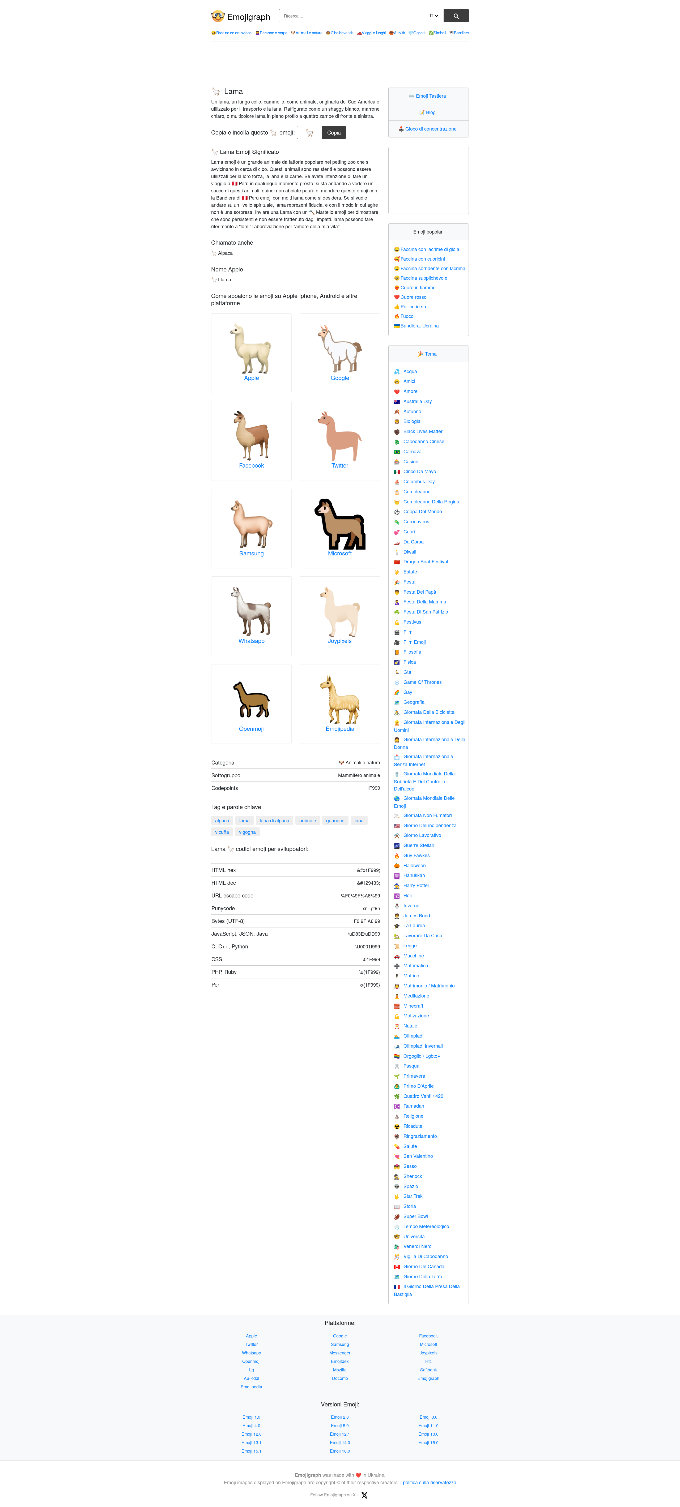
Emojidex (340, 1361)
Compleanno (412, 491)
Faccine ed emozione (231, 32)
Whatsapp (252, 640)
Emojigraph (248, 16)
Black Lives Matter (418, 431)
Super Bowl (411, 1215)
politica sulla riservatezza (429, 1482)
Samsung (251, 553)
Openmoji (251, 728)
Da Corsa (409, 541)
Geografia (409, 701)
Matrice (406, 975)
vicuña (222, 831)
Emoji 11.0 (428, 1425)
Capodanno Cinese (419, 441)
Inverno (406, 905)
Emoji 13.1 (251, 1442)
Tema (428, 353)
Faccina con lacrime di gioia (427, 248)
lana (359, 820)
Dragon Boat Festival (421, 561)
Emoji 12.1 (340, 1434)
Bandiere (459, 32)
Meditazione (411, 995)
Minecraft (408, 1005)
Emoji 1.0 (251, 1417)
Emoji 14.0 (340, 1442)
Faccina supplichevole (421, 277)
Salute (405, 1145)
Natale (405, 1025)
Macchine (409, 955)
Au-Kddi (251, 1378)
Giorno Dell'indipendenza (425, 825)
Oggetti (416, 32)
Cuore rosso (410, 296)
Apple (251, 377)
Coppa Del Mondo (418, 511)
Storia (405, 1205)
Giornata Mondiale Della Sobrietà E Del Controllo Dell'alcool (424, 781)
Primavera (409, 1075)
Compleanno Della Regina (426, 501)
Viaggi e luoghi (371, 32)
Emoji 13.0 (428, 1434)
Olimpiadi (408, 1035)
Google (340, 377)
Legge (405, 945)
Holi (403, 895)
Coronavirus (411, 521)
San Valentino (413, 1155)
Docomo (340, 1378)
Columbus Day (414, 481)
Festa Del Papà (415, 591)
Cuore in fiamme (415, 287)
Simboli (437, 32)
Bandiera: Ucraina (416, 325)
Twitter (340, 465)
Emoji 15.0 (428, 1442)
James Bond (412, 915)
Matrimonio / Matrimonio (424, 985)
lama (244, 820)
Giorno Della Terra (418, 1276)
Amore (406, 390)
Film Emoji (410, 641)
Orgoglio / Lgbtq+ (417, 1055)
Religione (408, 1115)
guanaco (335, 820)
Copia (334, 131)
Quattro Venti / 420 (418, 1095)
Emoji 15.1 (251, 1451)
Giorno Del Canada (419, 1266)
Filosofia (407, 651)
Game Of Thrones (418, 681)
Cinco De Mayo (415, 471)
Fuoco (404, 315)
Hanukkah (409, 874)
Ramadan (409, 1105)
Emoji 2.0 (340, 1417)
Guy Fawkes (412, 855)
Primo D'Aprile (414, 1085)
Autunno (407, 411)
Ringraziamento (415, 1135)
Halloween (410, 865)
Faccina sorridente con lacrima (430, 268)
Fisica (405, 661)
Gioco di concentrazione (429, 128)
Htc (428, 1361)
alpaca (222, 820)
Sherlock (408, 1175)
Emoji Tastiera (428, 95)
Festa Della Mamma (420, 601)
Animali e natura (306, 32)
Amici (404, 380)
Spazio (406, 1185)
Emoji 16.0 (340, 1451)
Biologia (407, 420)
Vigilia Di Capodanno (421, 1256)
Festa (404, 581)
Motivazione (411, 1015)
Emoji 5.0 (340, 1425)
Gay (403, 691)
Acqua (405, 371)
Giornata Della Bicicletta (424, 711)
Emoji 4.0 (251, 1425)
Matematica (411, 965)
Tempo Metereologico (421, 1226)
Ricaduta (408, 1125)
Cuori (404, 531)
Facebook (251, 465)
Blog (428, 112)
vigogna (247, 831)
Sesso (405, 1165)
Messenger (339, 1353)
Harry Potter (411, 885)
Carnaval (408, 451)
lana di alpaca (274, 820)
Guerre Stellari (414, 844)
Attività (397, 32)
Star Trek (408, 1195)
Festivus (407, 621)
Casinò (406, 461)
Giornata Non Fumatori (423, 814)
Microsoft (340, 553)
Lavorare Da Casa (418, 935)
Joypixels (340, 640)
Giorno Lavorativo (417, 834)
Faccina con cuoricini (419, 258)
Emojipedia (340, 728)
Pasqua (406, 1065)
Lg (251, 1370)
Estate (405, 571)
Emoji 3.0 (428, 1417)
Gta (402, 671)
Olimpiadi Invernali (418, 1045)
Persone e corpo (271, 32)
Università (409, 1236)
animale (307, 820)
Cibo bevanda (340, 32)
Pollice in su (410, 306)
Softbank (428, 1370)
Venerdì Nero (413, 1245)
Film (403, 631)
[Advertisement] (340, 64)
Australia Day (413, 401)
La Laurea (409, 925)
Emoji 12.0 (251, 1434)
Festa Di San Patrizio (421, 611)
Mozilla (340, 1370)
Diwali (405, 551)
